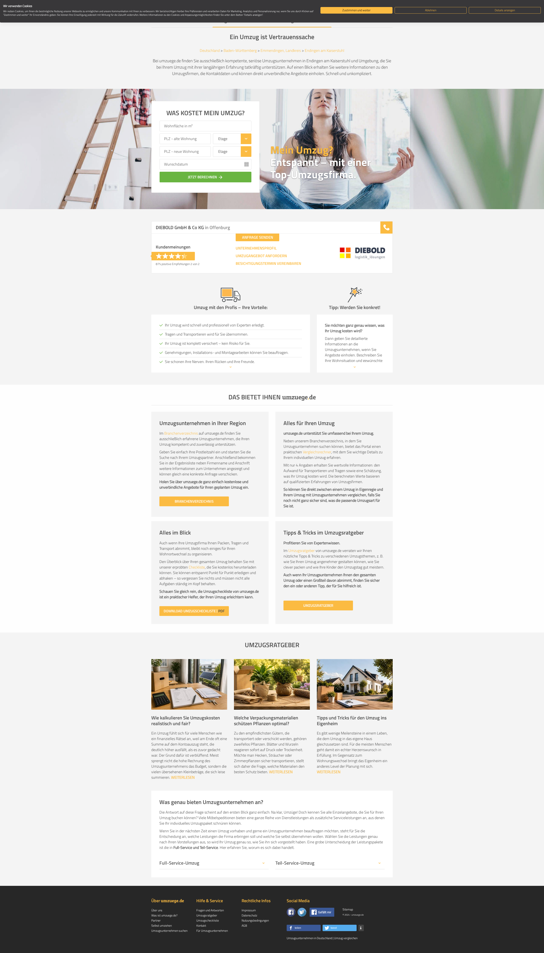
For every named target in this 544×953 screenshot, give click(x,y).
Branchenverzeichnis (181, 433)
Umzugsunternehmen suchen (169, 930)
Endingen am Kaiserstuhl (324, 50)
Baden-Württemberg (240, 50)
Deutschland (210, 50)
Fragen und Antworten (210, 910)
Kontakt (201, 925)
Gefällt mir (324, 912)
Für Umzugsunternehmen (212, 930)
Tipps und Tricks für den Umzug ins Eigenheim (352, 720)
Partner (156, 920)
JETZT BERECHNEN (205, 177)
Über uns (156, 910)
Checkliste (197, 567)
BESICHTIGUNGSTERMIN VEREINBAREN (268, 263)
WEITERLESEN (183, 777)
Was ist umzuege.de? (164, 915)
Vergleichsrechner (317, 452)
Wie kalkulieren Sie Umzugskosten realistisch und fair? (185, 720)
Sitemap (348, 909)
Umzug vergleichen (345, 938)
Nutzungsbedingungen (255, 920)
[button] (304, 928)
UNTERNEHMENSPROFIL (256, 248)
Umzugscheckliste (207, 920)
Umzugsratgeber (301, 550)
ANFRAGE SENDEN (257, 237)
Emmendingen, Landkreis (281, 50)
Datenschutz (249, 915)
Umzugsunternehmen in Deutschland (309, 938)
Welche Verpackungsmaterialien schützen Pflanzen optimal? (266, 720)
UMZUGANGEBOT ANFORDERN (261, 256)
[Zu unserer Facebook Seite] (291, 912)
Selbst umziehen (161, 925)
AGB (244, 925)
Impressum (249, 910)
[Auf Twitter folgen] (302, 912)
